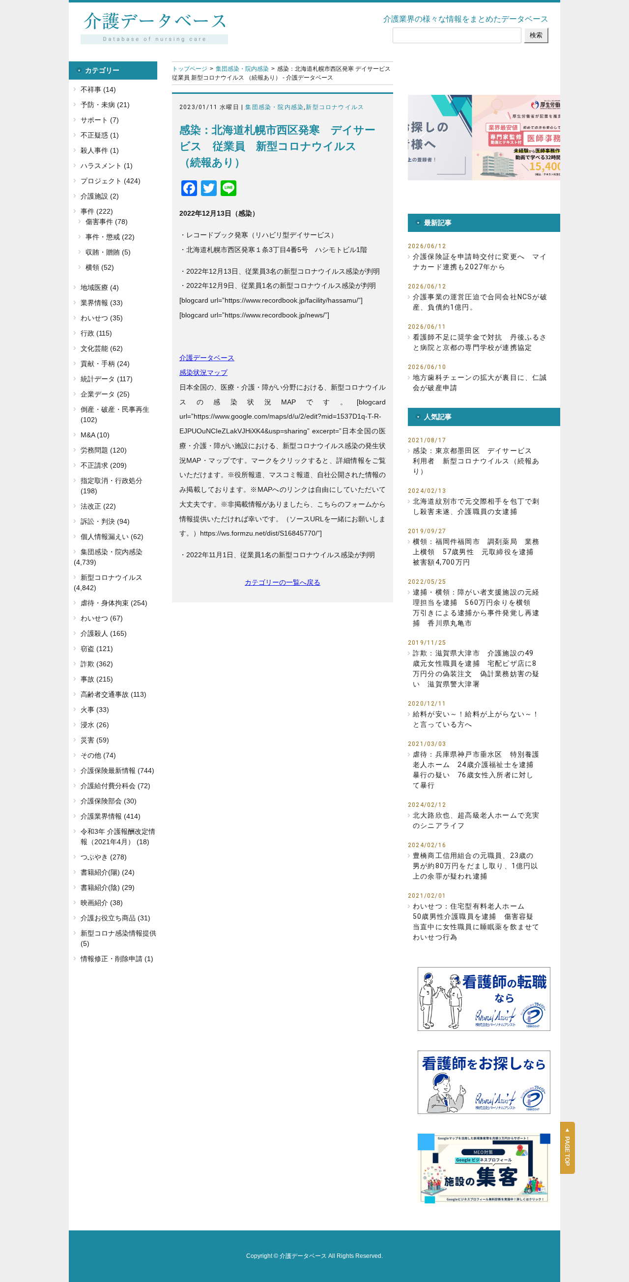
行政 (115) (96, 333)
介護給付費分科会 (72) (115, 786)
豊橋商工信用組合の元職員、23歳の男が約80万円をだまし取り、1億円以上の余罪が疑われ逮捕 (476, 866)
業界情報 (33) (102, 303)
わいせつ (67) (102, 618)
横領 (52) (100, 267)
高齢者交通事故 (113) (113, 694)
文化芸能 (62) (102, 348)
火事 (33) (95, 709)
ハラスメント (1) (107, 166)
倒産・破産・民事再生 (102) (115, 414)
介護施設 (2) (100, 196)
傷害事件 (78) (107, 222)
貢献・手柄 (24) (105, 364)
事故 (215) (97, 679)
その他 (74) (98, 755)
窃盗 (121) (97, 649)
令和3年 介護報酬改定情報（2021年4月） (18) (118, 836)
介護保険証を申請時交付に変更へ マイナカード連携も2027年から (480, 262)
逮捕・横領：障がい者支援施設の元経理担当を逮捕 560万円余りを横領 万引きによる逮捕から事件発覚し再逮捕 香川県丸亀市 (476, 607)
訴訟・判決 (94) (105, 521)
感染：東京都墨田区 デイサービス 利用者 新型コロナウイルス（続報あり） (476, 461)
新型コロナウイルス (335, 107)
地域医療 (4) (100, 287)
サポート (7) (100, 120)
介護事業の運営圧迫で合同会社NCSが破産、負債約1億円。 (480, 302)
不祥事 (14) (98, 89)
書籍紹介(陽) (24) (108, 872)
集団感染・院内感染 (242, 68)
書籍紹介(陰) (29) (108, 887)
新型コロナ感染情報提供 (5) (118, 938)
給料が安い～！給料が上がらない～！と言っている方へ (476, 719)
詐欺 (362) (97, 664)
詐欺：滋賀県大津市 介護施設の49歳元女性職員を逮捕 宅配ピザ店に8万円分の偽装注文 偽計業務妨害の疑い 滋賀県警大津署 (476, 668)
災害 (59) (95, 740)
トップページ (189, 68)
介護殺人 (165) (104, 633)
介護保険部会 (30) (109, 801)
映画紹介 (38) (102, 903)
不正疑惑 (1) (100, 135)
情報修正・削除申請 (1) (117, 959)
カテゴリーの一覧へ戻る (282, 582)
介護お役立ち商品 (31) (115, 918)
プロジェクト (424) (111, 181)
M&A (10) (95, 435)
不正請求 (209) (104, 465)
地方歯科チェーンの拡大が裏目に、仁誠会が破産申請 (480, 382)
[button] (492, 137)
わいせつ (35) (102, 318)
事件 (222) (97, 211)
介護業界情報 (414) (111, 816)
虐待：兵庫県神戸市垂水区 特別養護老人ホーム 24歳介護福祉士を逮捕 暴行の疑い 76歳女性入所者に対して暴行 (477, 769)
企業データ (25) (105, 394)
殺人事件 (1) (100, 150)
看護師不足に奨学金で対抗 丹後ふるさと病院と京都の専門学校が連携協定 (480, 342)
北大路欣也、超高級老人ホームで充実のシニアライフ (476, 820)
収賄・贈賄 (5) (108, 252)
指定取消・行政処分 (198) (112, 486)
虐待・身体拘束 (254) (114, 603)
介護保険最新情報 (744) (117, 770)
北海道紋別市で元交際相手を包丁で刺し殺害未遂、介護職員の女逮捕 (476, 506)
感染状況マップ (203, 372)
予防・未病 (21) (105, 105)
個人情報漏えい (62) (112, 537)
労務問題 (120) (104, 450)
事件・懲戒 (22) (110, 237)
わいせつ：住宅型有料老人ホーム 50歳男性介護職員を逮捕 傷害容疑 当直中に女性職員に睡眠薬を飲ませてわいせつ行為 (477, 921)
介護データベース (206, 358)
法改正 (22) (98, 506)
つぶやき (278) (104, 857)
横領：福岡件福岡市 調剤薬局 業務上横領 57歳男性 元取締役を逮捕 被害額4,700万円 (477, 552)
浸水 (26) (95, 725)
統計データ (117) (107, 379)
